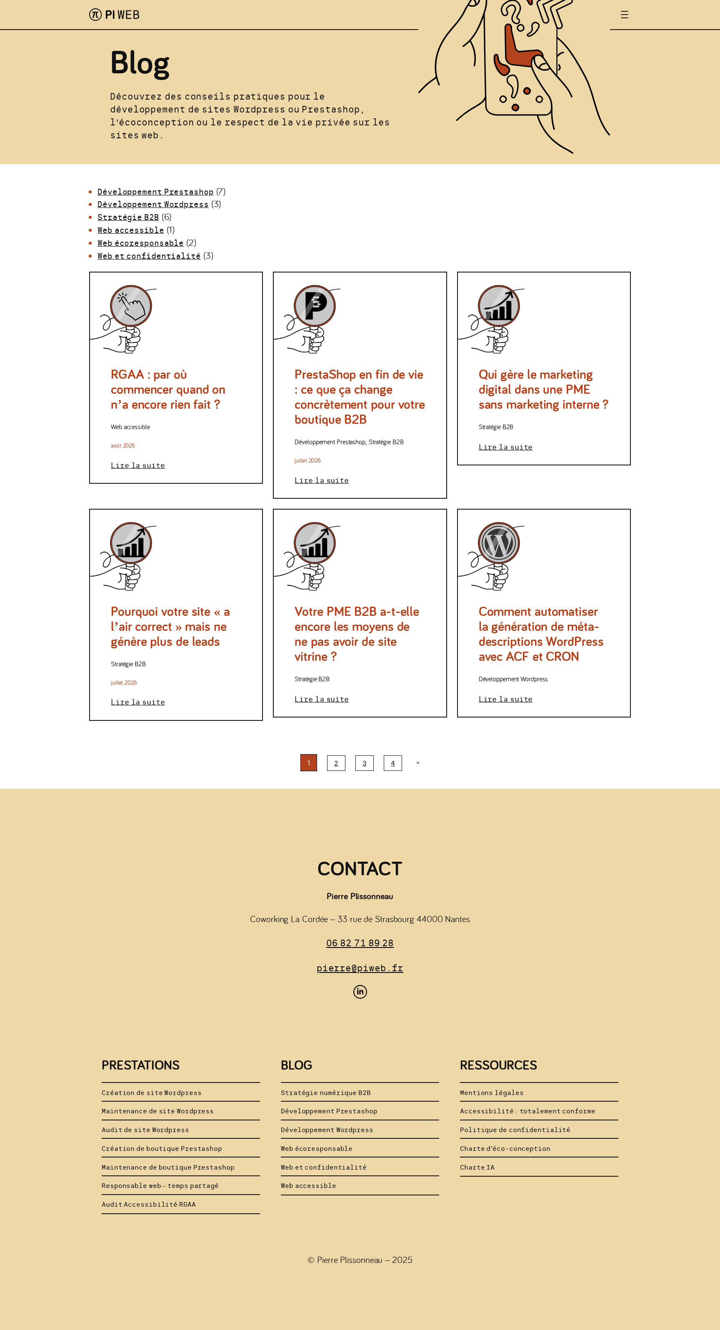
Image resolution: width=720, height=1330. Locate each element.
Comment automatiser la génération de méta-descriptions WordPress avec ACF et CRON (541, 633)
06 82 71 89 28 (360, 943)
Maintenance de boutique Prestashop (168, 1167)
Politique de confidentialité (515, 1130)
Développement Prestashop (156, 192)
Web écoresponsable (141, 243)
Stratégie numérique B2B (326, 1093)
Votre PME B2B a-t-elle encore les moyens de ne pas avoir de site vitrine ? (357, 633)
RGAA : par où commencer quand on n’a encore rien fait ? (168, 388)
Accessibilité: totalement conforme (527, 1111)
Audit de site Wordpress (145, 1130)
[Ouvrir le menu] (624, 14)
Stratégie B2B (128, 217)
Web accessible (131, 230)
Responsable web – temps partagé (160, 1186)
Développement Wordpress (153, 204)
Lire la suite (138, 465)
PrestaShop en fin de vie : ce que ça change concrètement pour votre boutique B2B (360, 396)
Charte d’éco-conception (505, 1148)
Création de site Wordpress (151, 1093)
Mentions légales (491, 1093)
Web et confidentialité (149, 256)
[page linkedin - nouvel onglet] (360, 992)
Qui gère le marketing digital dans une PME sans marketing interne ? (544, 388)
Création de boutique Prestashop (162, 1148)
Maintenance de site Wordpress (158, 1111)
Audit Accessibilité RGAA (149, 1204)
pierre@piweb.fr (360, 968)
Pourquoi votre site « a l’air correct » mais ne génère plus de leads (170, 625)
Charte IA (477, 1167)
